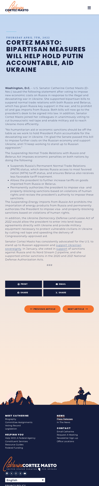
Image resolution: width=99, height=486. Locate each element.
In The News (63, 422)
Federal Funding (14, 448)
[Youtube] (25, 473)
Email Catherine (65, 431)
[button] (89, 8)
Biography (10, 419)
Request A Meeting (67, 435)
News (61, 415)
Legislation (11, 429)
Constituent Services (16, 441)
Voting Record (13, 425)
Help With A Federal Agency (20, 438)
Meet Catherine (17, 415)
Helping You (14, 434)
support (61, 248)
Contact (64, 428)
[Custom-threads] (20, 473)
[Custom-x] (11, 473)
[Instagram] (16, 473)
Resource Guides (14, 444)
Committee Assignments (18, 422)
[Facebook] (7, 473)
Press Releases (65, 419)
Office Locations (65, 441)
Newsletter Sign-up (67, 438)
